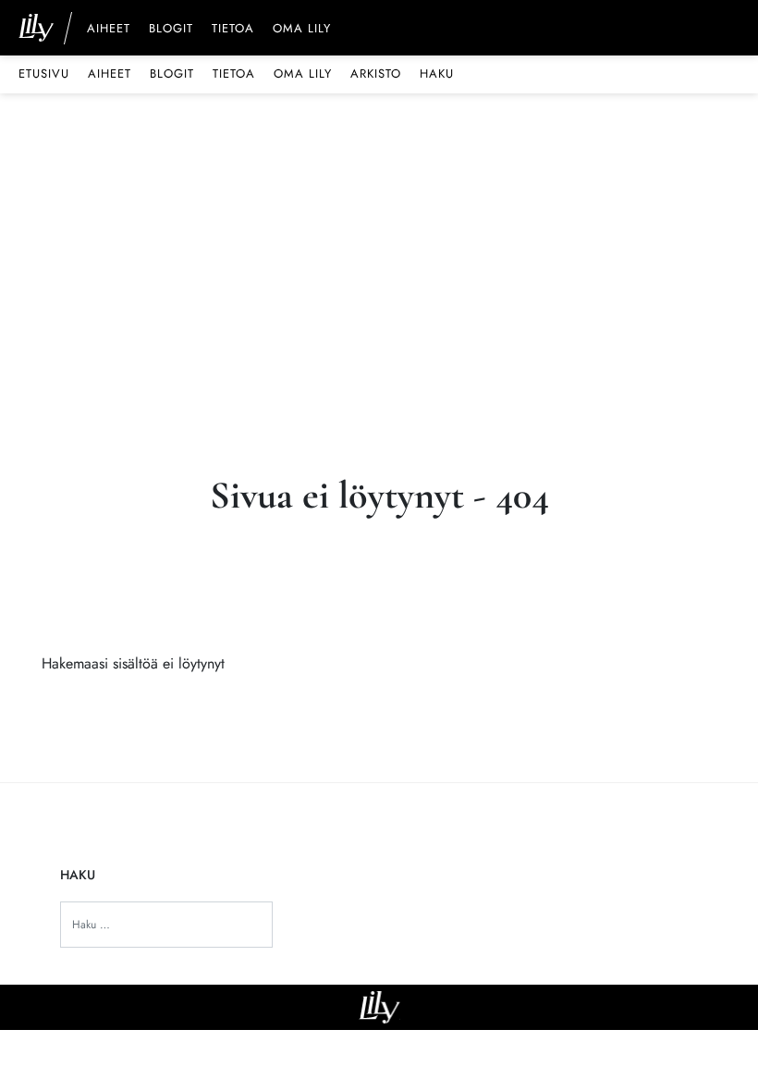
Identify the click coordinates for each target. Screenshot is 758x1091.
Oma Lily (302, 29)
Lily (379, 1007)
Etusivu (43, 73)
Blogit (171, 29)
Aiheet (108, 29)
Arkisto (375, 73)
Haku (437, 73)
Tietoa (233, 29)
